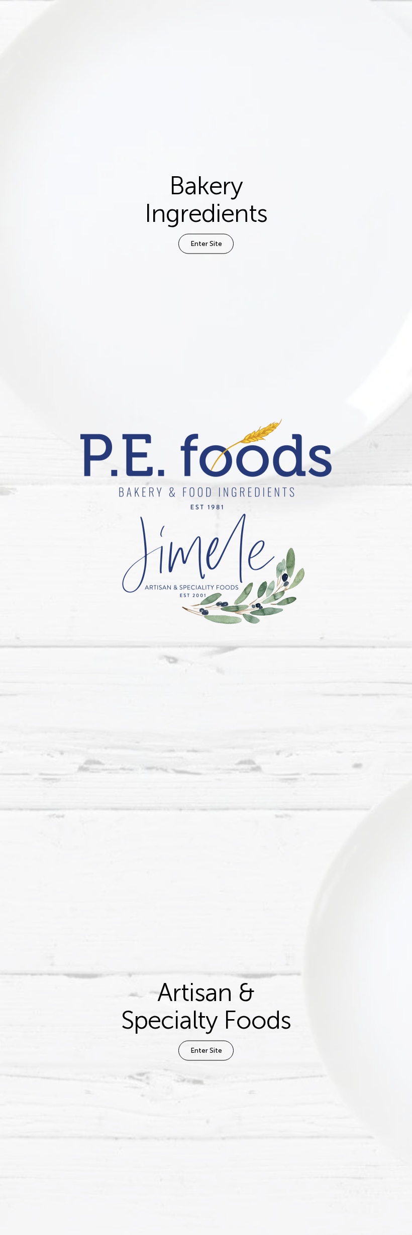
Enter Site (206, 243)
